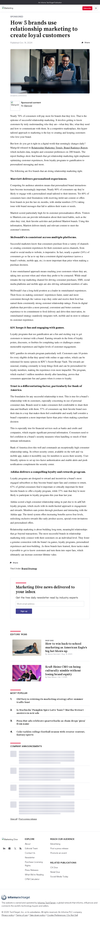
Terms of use (22, 915)
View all (13, 819)
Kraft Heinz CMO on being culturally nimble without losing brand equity (63, 670)
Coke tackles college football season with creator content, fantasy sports (51, 733)
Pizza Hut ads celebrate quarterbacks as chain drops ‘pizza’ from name (51, 722)
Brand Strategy (29, 568)
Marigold (28, 105)
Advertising (55, 844)
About (27, 844)
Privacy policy (8, 915)
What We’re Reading (34, 874)
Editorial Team (31, 848)
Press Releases (31, 870)
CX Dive (54, 867)
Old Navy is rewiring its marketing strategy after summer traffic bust (50, 701)
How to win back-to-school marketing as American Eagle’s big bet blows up (66, 647)
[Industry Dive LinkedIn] (4, 848)
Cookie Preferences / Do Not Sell (62, 915)
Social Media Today (59, 876)
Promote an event (58, 853)
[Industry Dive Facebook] (9, 848)
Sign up (24, 611)
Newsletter (30, 857)
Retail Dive (55, 872)
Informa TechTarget (47, 902)
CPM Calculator (32, 879)
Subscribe (87, 8)
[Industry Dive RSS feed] (20, 848)
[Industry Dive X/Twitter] (15, 848)
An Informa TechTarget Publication (50, 2)
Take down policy (37, 915)
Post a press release (28, 819)
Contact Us (30, 853)
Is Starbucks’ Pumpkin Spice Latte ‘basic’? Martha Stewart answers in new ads (50, 711)
